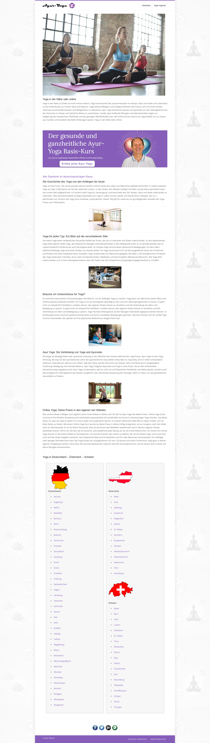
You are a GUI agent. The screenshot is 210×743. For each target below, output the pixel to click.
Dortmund (58, 540)
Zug (115, 657)
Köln (56, 622)
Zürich (117, 652)
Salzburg (118, 507)
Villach (117, 524)
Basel (116, 608)
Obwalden (118, 685)
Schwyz (117, 696)
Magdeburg (59, 644)
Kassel (57, 611)
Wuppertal (58, 705)
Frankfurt (58, 573)
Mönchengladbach (62, 661)
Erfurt (56, 562)
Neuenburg (119, 679)
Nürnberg (58, 677)
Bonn (56, 524)
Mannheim (59, 655)
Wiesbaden (59, 699)
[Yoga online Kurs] (59, 5)
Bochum (58, 518)
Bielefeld (58, 513)
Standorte (146, 5)
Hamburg (58, 595)
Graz (116, 502)
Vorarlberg (119, 573)
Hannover (58, 600)
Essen (56, 568)
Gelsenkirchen (60, 584)
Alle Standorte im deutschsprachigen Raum (68, 176)
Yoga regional (160, 5)
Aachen (57, 496)
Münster (57, 672)
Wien (116, 496)
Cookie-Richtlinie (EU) (158, 739)
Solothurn (118, 630)
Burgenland (119, 540)
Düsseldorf (59, 551)
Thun (116, 641)
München (58, 666)
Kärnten (117, 546)
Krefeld (57, 628)
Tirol (116, 568)
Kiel (55, 617)
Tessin (117, 701)
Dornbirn (118, 535)
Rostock (57, 688)
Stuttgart (58, 694)
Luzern (117, 625)
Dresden (58, 546)
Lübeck (57, 639)
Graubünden (120, 668)
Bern (116, 614)
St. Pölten (118, 529)
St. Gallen (118, 635)
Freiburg (57, 578)
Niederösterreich (122, 551)
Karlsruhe (58, 606)
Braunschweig (60, 529)
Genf (116, 619)
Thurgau (118, 707)
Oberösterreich (121, 557)
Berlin (56, 507)
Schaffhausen (120, 690)
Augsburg (58, 502)
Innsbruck (118, 513)
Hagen (57, 589)
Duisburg (58, 557)
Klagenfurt (118, 518)
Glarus (117, 663)
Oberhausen (59, 683)
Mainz (56, 650)
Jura (116, 674)
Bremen (57, 535)
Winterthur (119, 646)
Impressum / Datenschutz (137, 739)
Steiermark (119, 562)
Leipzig (57, 633)
